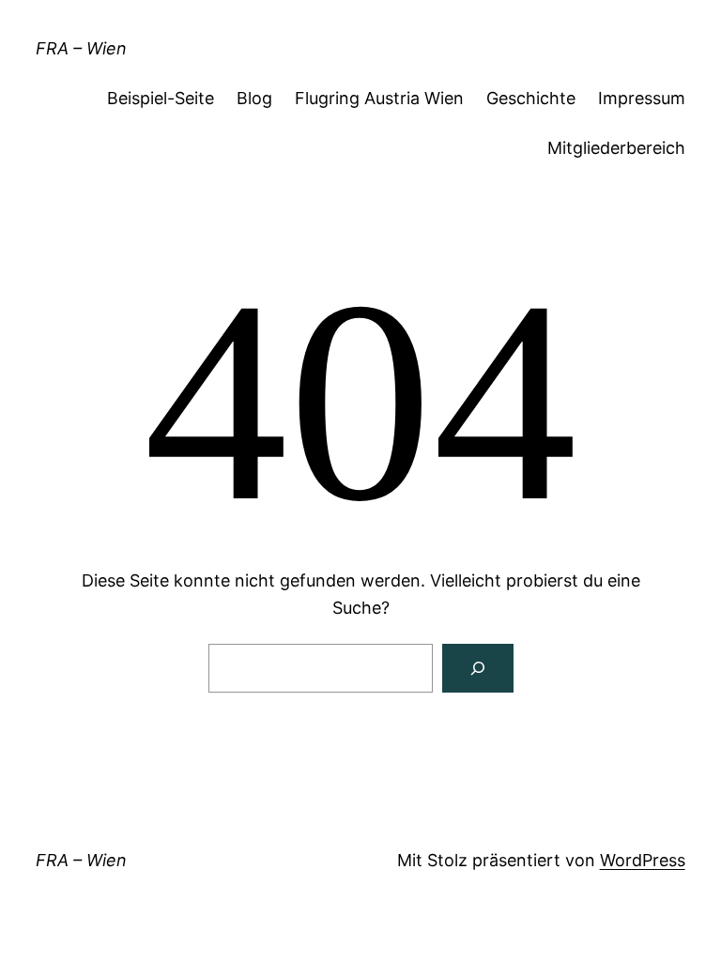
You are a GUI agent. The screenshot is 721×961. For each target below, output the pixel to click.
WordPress (642, 860)
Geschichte (530, 98)
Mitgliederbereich (616, 148)
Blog (254, 98)
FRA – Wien (81, 48)
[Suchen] (478, 668)
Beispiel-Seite (160, 98)
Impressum (641, 98)
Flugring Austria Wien (379, 98)
